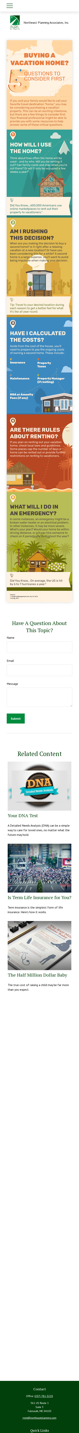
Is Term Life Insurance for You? (39, 897)
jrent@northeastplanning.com (39, 1418)
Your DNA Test (23, 815)
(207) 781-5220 (43, 1396)
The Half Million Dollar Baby (37, 975)
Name (10, 637)
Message (12, 684)
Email (10, 661)
